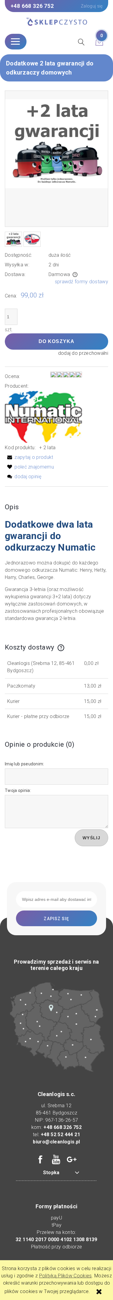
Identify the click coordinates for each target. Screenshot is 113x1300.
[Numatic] (43, 416)
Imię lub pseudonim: (24, 763)
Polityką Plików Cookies (65, 1276)
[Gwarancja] (32, 239)
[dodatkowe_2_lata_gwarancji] (13, 239)
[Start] (56, 22)
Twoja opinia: (18, 790)
